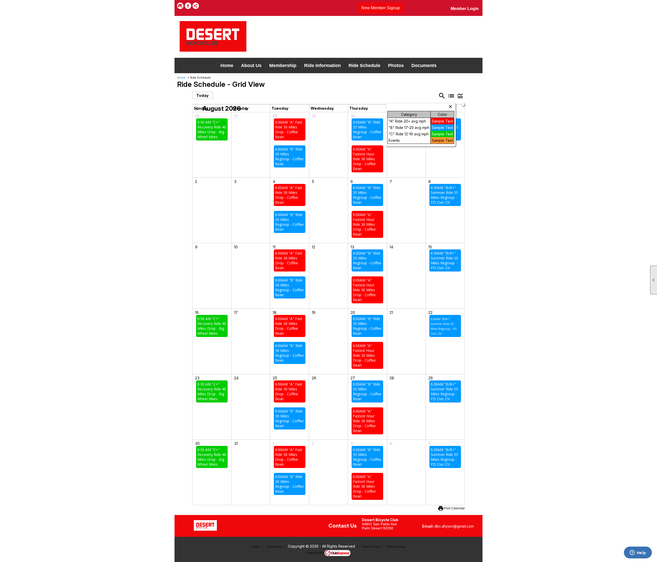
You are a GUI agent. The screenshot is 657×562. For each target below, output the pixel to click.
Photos (396, 65)
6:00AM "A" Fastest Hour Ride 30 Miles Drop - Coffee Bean (364, 159)
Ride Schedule (364, 65)
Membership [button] (282, 65)
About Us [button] (251, 65)
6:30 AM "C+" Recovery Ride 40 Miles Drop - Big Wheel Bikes (211, 129)
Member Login (465, 8)
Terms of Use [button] (370, 546)
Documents (424, 65)
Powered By (315, 553)
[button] (460, 96)
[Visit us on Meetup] (180, 6)
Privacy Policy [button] (395, 546)
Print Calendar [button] (454, 508)
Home (226, 65)
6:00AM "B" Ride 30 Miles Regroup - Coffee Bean (289, 156)
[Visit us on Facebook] (188, 6)
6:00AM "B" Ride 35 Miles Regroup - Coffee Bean (367, 129)
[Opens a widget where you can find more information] (638, 553)
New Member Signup (380, 8)
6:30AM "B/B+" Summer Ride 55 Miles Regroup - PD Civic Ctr (444, 195)
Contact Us (274, 546)
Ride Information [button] (322, 65)
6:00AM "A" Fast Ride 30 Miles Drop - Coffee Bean (288, 129)
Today (202, 95)
